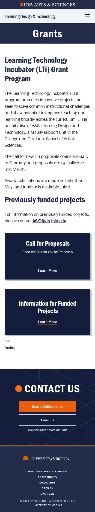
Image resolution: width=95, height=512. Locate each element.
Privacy (47, 488)
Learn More (47, 270)
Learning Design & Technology (30, 16)
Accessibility (47, 477)
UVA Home (47, 493)
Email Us (47, 420)
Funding (10, 347)
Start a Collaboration (47, 406)
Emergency (47, 482)
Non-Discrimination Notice (47, 471)
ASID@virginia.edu (49, 220)
